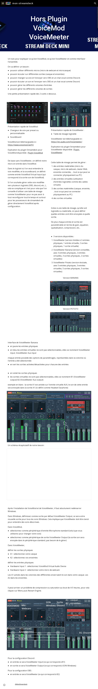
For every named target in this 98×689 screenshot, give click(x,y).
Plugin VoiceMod (35, 153)
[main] (49, 29)
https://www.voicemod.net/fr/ (21, 145)
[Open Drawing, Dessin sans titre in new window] (87, 452)
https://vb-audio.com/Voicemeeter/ (66, 141)
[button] (3, 3)
